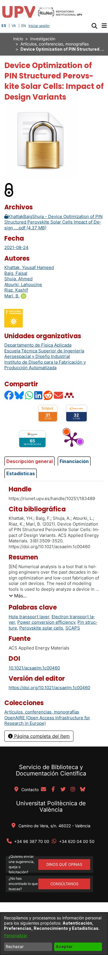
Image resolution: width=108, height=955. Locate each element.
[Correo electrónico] (59, 395)
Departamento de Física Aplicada (37, 345)
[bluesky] (83, 789)
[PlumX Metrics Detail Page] (71, 439)
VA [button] (14, 25)
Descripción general (29, 461)
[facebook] (53, 789)
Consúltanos (64, 883)
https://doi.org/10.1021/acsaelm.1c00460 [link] (49, 687)
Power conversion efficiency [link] (46, 622)
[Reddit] (48, 395)
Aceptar (64, 946)
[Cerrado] (9, 189)
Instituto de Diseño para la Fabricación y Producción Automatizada (45, 365)
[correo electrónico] (43, 789)
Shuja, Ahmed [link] (18, 278)
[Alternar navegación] (104, 25)
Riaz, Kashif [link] (16, 290)
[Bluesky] (19, 395)
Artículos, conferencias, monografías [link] (54, 43)
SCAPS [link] (72, 628)
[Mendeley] (69, 395)
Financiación (74, 461)
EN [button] (23, 25)
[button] (94, 25)
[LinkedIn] (38, 395)
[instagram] (73, 789)
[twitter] (63, 789)
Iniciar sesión (40, 25)
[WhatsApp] (29, 395)
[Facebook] (9, 395)
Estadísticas (20, 473)
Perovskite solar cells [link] (41, 628)
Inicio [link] (18, 38)
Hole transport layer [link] (29, 616)
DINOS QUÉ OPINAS (64, 864)
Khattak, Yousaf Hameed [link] (29, 267)
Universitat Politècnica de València (51, 806)
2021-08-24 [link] (16, 247)
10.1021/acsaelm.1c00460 (34, 668)
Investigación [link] (42, 38)
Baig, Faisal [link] (15, 273)
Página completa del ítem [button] (41, 736)
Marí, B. (12, 296)
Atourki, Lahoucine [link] (23, 284)
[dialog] (54, 933)
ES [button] (3, 25)
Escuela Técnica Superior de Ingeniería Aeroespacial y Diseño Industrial (44, 353)
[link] (41, 712)
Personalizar (15, 935)
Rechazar (15, 946)
